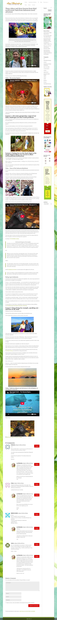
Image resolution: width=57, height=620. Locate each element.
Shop (26, 4)
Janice (12, 543)
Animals (25, 13)
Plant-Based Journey (9, 350)
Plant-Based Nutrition (47, 60)
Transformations (46, 68)
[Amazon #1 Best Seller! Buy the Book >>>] (48, 23)
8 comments (35, 13)
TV (38, 2)
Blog (41, 2)
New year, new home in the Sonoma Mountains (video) (47, 47)
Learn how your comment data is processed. (27, 611)
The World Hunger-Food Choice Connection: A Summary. (17, 305)
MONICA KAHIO (14, 513)
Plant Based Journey (47, 83)
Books (26, 2)
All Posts (18, 13)
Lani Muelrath (8, 13)
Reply (36, 446)
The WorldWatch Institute (14, 238)
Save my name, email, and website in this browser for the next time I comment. (21, 602)
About (29, 4)
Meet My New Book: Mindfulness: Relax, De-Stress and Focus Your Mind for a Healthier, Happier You (48, 41)
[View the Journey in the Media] (48, 146)
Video (31, 13)
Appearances (46, 72)
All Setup (22, 13)
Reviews (45, 80)
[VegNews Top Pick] (48, 92)
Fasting (45, 70)
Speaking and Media (32, 2)
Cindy (12, 483)
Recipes (45, 82)
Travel (29, 13)
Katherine (13, 444)
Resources (46, 2)
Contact (33, 4)
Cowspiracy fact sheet (12, 269)
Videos (45, 76)
